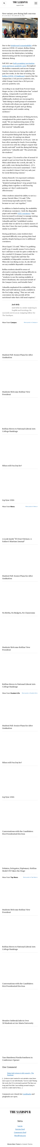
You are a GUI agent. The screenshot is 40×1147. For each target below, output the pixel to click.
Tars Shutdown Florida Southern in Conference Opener (17, 1058)
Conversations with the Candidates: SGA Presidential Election (17, 832)
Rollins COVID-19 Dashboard (13, 76)
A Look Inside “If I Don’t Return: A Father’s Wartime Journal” (17, 540)
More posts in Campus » (31, 322)
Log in (20, 1126)
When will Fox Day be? (12, 465)
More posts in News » (31, 506)
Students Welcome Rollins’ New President (16, 393)
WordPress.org (20, 1135)
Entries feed (20, 1129)
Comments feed (20, 1132)
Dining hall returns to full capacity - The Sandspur (20, 1074)
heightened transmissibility (21, 45)
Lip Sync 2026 (8, 500)
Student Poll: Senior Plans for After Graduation (17, 356)
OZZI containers (23, 213)
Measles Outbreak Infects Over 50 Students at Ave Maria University (17, 1021)
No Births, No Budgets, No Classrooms (18, 612)
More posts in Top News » (30, 877)
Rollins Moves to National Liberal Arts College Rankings (18, 429)
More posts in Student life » (30, 693)
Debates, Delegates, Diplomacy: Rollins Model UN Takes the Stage (19, 869)
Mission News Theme (13, 1144)
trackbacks (27, 1094)
